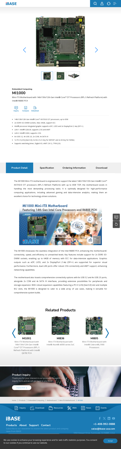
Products (22, 400)
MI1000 (80, 400)
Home (14, 400)
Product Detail (19, 167)
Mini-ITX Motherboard (67, 400)
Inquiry (22, 408)
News (88, 408)
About (23, 425)
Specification (47, 167)
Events (104, 408)
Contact (46, 425)
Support (34, 425)
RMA (74, 408)
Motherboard (52, 400)
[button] (96, 50)
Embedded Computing (36, 400)
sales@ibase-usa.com (103, 428)
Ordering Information (74, 167)
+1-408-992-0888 (104, 424)
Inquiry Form (20, 388)
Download (101, 167)
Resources (58, 408)
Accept (110, 441)
